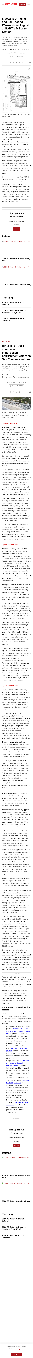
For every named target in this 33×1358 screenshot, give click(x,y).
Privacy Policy (19, 1349)
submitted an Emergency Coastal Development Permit (17, 1063)
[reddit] (19, 63)
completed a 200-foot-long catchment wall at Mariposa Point (18, 1031)
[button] (3, 4)
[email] (22, 63)
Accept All (16, 1354)
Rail (3, 14)
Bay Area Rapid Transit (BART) (20, 49)
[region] (16, 1350)
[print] (30, 63)
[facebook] (10, 63)
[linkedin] (13, 63)
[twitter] (16, 63)
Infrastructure (7, 341)
